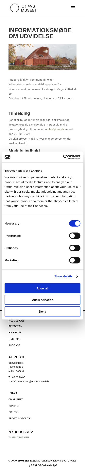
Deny (42, 311)
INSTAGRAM (15, 326)
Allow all (42, 288)
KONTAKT (13, 405)
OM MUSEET (15, 399)
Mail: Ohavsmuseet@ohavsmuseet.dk (28, 381)
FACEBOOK (14, 332)
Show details (63, 276)
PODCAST (14, 345)
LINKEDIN (14, 339)
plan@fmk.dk (56, 129)
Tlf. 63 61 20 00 (16, 377)
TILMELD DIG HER (18, 437)
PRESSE (13, 412)
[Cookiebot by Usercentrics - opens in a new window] (63, 157)
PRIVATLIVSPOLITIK (19, 418)
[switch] (74, 235)
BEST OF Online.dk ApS (44, 465)
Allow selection (42, 300)
